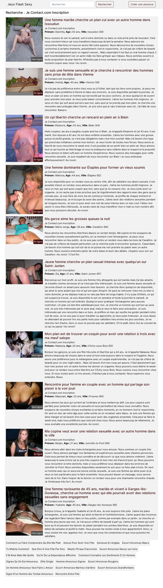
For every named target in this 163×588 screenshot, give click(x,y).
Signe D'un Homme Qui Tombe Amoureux (29, 573)
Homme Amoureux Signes (70, 561)
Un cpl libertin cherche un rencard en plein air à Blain (86, 117)
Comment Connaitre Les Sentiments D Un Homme (106, 555)
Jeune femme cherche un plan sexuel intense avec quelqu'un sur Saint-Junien (95, 264)
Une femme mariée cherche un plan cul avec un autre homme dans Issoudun (97, 22)
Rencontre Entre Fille (67, 573)
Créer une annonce (142, 4)
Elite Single (47, 561)
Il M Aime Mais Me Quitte (20, 555)
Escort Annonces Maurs (135, 542)
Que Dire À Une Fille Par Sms (48, 549)
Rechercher (105, 4)
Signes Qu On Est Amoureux (22, 561)
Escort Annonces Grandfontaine (116, 567)
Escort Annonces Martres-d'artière (75, 567)
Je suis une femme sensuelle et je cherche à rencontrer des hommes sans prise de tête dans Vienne (99, 72)
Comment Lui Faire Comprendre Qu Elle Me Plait (33, 542)
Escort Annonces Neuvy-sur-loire (119, 549)
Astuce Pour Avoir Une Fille (78, 542)
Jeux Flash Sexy (19, 4)
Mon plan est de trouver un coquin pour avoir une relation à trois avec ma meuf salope (100, 336)
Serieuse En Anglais (108, 542)
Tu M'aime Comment (17, 549)
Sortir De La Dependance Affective (56, 555)
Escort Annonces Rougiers (103, 561)
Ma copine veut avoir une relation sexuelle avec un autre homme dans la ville (100, 433)
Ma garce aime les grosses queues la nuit (77, 219)
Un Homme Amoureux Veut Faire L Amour (29, 567)
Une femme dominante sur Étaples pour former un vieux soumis (95, 167)
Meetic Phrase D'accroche (82, 549)
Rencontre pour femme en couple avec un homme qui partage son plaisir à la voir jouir (97, 386)
